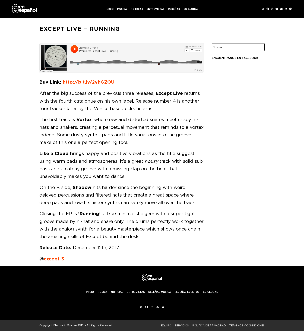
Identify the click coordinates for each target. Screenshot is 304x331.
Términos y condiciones (247, 325)
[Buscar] (259, 47)
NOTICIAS (117, 292)
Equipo (166, 325)
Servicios (182, 325)
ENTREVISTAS (136, 292)
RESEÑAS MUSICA (159, 292)
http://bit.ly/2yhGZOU (89, 82)
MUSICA (102, 292)
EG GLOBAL (210, 292)
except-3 (54, 259)
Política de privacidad (209, 325)
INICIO (90, 292)
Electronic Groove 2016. (68, 325)
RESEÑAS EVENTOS (187, 292)
